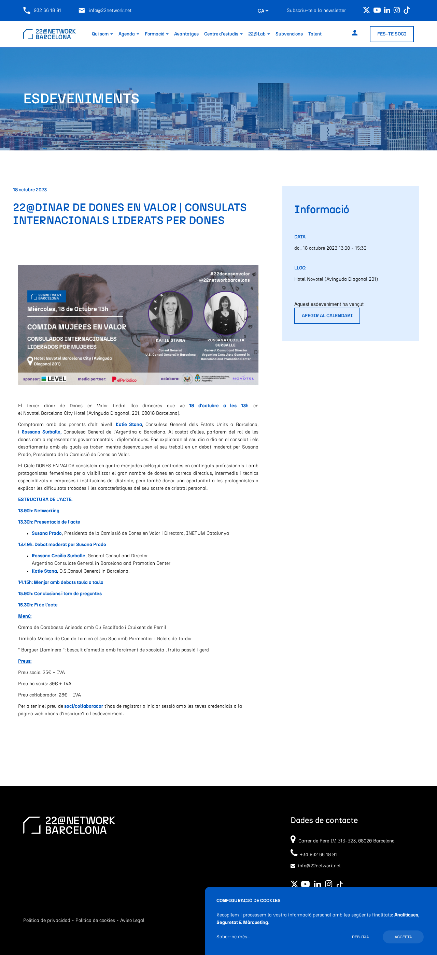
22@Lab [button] (257, 34)
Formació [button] (155, 34)
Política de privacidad (46, 920)
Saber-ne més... (233, 937)
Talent (315, 34)
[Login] (354, 34)
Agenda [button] (127, 34)
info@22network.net (110, 10)
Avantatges (186, 34)
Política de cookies (95, 920)
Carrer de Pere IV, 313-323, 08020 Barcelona (346, 841)
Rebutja (360, 936)
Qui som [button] (101, 34)
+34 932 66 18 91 (317, 854)
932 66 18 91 (47, 10)
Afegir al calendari (327, 315)
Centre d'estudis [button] (221, 34)
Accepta (403, 936)
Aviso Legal (132, 920)
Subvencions (289, 34)
